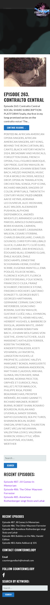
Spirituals (21, 191)
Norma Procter (26, 378)
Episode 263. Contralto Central (24, 97)
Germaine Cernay (16, 302)
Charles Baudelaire (18, 237)
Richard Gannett (29, 397)
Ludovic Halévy (30, 359)
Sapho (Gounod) (15, 416)
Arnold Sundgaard (28, 221)
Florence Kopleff (16, 275)
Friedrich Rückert (17, 290)
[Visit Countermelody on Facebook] (3, 576)
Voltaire (27, 439)
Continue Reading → (16, 127)
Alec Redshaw (32, 202)
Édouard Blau (14, 252)
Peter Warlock (25, 386)
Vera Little (24, 436)
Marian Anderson (31, 367)
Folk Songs (34, 279)
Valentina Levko (16, 432)
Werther (10, 443)
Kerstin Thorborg (17, 344)
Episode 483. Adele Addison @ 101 (19, 542)
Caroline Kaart (15, 229)
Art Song (36, 141)
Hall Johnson (36, 313)
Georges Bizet (29, 294)
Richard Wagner (15, 187)
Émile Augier (13, 256)
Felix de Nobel (25, 271)
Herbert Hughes (15, 321)
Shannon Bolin (15, 420)
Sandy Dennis (27, 413)
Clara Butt (21, 244)
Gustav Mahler (29, 164)
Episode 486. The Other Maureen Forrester (24, 525)
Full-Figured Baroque (29, 160)
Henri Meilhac (33, 317)
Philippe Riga (13, 390)
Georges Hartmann (18, 298)
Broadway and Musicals (28, 153)
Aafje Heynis (12, 199)
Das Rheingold (32, 248)
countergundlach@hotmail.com (18, 560)
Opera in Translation (27, 179)
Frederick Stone (30, 286)
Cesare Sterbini (26, 233)
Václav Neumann (24, 428)
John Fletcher (26, 336)
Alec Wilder (12, 206)
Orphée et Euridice (17, 382)
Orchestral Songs (17, 183)
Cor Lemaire (12, 248)
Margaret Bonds (16, 363)
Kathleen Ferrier (30, 340)
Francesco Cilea (15, 283)
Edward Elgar (35, 252)
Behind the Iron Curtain (21, 145)
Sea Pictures (37, 416)
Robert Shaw (23, 405)
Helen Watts (13, 317)
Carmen (29, 225)
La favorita (26, 351)
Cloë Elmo (37, 244)
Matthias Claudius (17, 371)
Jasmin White (25, 325)
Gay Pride (10, 164)
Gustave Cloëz (14, 313)
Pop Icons (38, 183)
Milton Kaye (23, 374)
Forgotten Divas (16, 157)
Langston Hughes (16, 355)
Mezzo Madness (23, 172)
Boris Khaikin (13, 225)
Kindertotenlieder (17, 348)
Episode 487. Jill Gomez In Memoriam (20, 522)
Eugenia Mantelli (26, 267)
